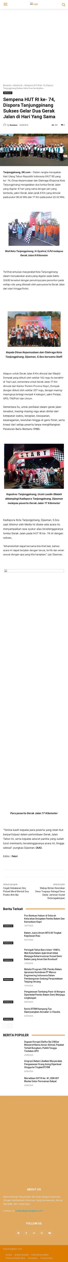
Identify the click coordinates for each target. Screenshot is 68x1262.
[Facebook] (26, 1233)
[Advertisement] (34, 45)
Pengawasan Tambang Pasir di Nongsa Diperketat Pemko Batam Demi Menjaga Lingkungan (44, 994)
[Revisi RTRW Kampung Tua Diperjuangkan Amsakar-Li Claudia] (12, 1013)
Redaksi (13, 125)
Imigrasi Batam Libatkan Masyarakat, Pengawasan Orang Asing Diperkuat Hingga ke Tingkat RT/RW (43, 1064)
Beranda (7, 85)
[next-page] (10, 1026)
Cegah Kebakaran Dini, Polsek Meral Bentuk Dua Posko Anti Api (16, 891)
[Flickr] (34, 1233)
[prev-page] (5, 1026)
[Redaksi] (5, 125)
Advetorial (17, 85)
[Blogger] (18, 1233)
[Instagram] (42, 1233)
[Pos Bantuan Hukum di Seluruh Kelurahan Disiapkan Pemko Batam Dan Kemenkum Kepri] (12, 920)
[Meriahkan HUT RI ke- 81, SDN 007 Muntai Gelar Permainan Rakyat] (12, 1083)
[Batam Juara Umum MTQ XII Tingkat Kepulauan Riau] (12, 937)
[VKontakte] (49, 1233)
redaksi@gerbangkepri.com (29, 1210)
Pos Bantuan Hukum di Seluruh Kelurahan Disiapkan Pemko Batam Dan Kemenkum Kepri (44, 918)
